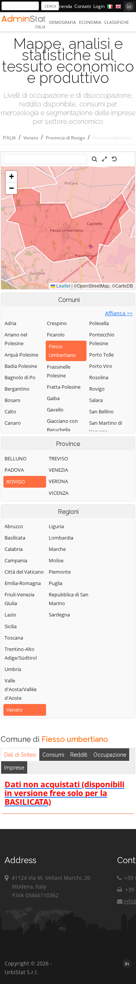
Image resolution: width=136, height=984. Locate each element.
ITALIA (9, 138)
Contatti (82, 6)
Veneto (30, 138)
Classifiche (116, 22)
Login (99, 6)
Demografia (62, 22)
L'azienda (62, 6)
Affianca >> (119, 313)
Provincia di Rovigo (65, 138)
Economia (90, 22)
